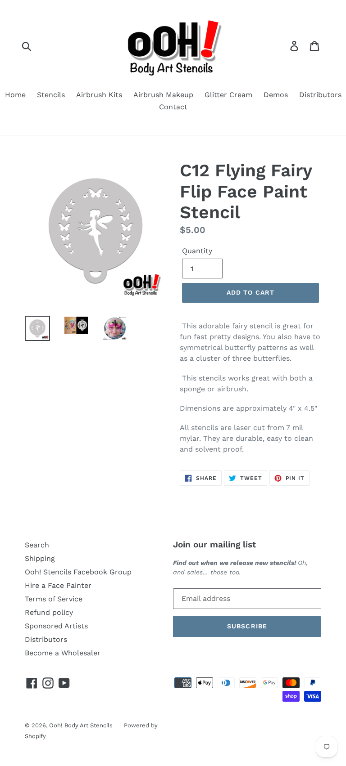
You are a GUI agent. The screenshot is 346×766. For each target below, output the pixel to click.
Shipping (40, 558)
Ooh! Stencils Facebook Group (78, 572)
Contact (173, 107)
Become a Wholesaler (62, 653)
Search (37, 545)
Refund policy (49, 612)
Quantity (197, 250)
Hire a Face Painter (58, 585)
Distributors (320, 94)
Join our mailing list (214, 545)
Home (15, 94)
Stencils (51, 94)
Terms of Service (53, 599)
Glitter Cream (228, 94)
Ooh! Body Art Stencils (81, 725)
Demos (276, 94)
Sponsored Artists (56, 626)
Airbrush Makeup (163, 94)
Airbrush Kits (99, 94)
